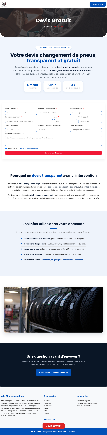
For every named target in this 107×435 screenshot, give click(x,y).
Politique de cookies (84, 406)
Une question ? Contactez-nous (52, 372)
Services (47, 403)
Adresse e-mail (76, 108)
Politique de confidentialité (87, 403)
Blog (46, 408)
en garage (55, 260)
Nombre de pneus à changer (49, 125)
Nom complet (11, 108)
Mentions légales (83, 401)
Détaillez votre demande (14, 134)
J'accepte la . (22, 149)
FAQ (45, 411)
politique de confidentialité (27, 149)
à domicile (46, 260)
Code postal (83, 117)
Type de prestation (78, 125)
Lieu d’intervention (12, 117)
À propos (48, 406)
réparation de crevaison (73, 260)
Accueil (47, 26)
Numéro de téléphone (47, 108)
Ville (56, 117)
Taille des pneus (11, 125)
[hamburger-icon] (85, 4)
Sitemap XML (49, 420)
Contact (47, 413)
